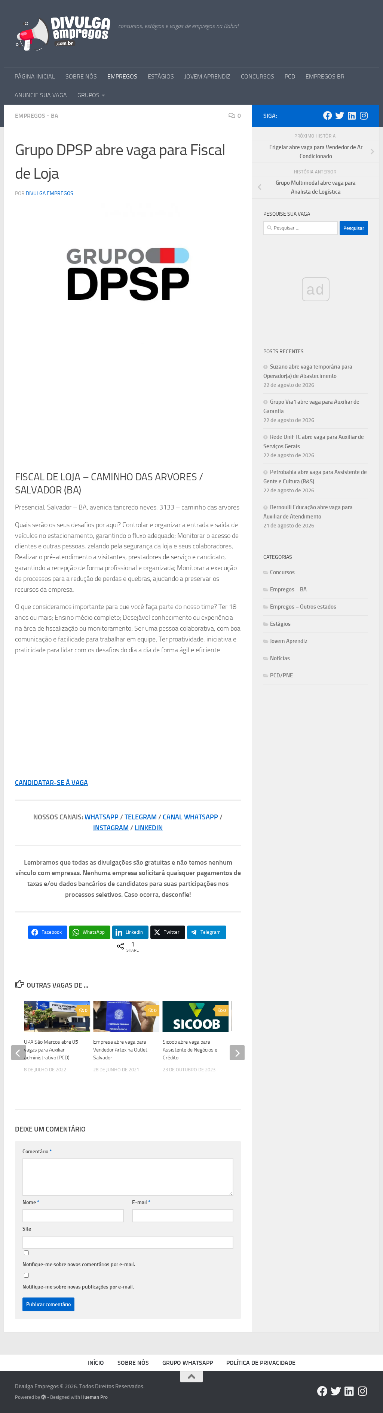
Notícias (280, 658)
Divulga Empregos (49, 193)
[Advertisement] (128, 407)
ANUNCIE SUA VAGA (41, 95)
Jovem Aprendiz (288, 641)
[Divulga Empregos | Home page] (63, 33)
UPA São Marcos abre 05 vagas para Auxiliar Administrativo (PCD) (51, 1050)
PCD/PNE (281, 675)
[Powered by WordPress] (43, 1397)
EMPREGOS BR (325, 76)
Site (26, 1229)
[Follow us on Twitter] (339, 115)
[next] (237, 1052)
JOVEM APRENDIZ (207, 76)
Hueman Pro (94, 1397)
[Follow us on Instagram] (363, 115)
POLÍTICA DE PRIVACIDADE (260, 1362)
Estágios (280, 624)
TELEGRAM (141, 817)
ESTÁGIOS (161, 76)
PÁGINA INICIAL (35, 76)
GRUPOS (88, 95)
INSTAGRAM (111, 828)
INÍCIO (96, 1362)
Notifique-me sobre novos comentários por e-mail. (78, 1264)
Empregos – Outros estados (303, 606)
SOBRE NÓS (81, 76)
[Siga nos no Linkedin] (351, 115)
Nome (30, 1202)
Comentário (37, 1151)
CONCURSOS (257, 76)
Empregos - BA (36, 115)
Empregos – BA (288, 589)
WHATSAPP (102, 817)
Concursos (282, 572)
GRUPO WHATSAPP (187, 1362)
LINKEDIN (149, 828)
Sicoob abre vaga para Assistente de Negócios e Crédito (190, 1050)
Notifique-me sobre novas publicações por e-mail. (78, 1287)
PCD (290, 76)
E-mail (141, 1202)
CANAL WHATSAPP (190, 817)
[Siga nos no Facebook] (327, 115)
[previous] (18, 1052)
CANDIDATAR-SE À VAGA (51, 783)
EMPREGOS (122, 76)
